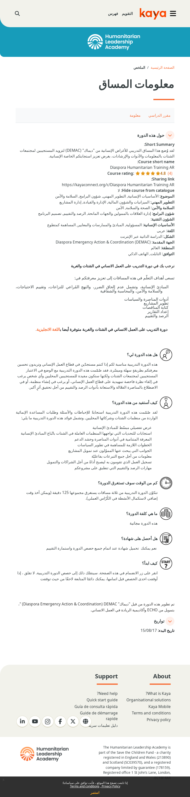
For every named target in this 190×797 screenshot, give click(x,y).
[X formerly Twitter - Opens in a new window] (73, 722)
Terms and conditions (84, 786)
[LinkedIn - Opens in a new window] (22, 722)
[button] (17, 13)
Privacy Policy (110, 786)
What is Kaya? (158, 693)
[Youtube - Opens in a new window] (35, 722)
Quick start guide (102, 700)
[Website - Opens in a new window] (86, 722)
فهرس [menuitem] (113, 13)
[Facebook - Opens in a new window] (60, 722)
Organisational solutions (148, 700)
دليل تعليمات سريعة (102, 725)
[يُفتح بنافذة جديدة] (44, 754)
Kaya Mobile (159, 706)
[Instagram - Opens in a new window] (48, 722)
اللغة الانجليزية (48, 329)
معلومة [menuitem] (135, 115)
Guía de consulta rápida (96, 706)
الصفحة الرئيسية (162, 67)
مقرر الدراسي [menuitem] (159, 115)
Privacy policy (159, 719)
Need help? (107, 693)
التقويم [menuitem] (127, 13)
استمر (95, 792)
